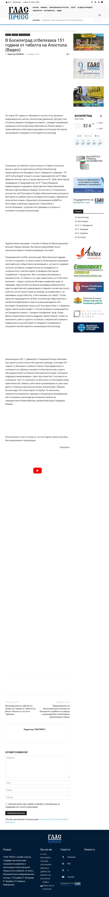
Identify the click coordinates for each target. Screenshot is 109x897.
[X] (98, 2)
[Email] (32, 60)
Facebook (71, 857)
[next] (100, 20)
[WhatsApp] (26, 60)
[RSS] (95, 2)
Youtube (70, 877)
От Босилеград (24, 35)
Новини (14, 35)
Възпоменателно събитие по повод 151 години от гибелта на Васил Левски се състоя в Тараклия (20, 710)
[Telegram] (44, 60)
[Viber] (50, 60)
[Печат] (38, 60)
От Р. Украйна (81, 233)
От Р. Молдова (81, 229)
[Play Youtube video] (37, 470)
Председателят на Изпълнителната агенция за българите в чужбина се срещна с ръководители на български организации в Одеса (55, 711)
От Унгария (80, 237)
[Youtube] (102, 2)
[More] (57, 60)
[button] (99, 15)
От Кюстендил (81, 221)
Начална (8, 31)
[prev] (96, 20)
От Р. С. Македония (84, 225)
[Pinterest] (20, 60)
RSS (69, 864)
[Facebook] (92, 2)
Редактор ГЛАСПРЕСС (16, 54)
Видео (17, 31)
